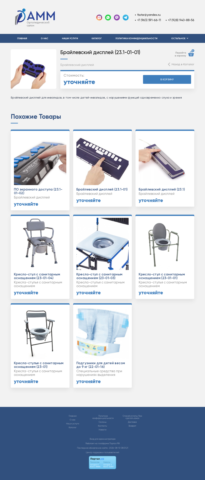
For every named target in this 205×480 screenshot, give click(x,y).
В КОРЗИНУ (167, 79)
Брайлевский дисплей (77, 65)
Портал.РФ (114, 443)
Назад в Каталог (183, 64)
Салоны (103, 422)
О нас (44, 38)
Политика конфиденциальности (136, 38)
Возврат (132, 426)
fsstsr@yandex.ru (149, 15)
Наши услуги (70, 38)
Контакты (102, 426)
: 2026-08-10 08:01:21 (118, 448)
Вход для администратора (102, 439)
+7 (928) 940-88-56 (181, 20)
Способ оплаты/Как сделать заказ (132, 417)
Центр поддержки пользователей (102, 452)
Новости (103, 430)
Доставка (132, 422)
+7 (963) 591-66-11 (149, 20)
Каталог (97, 38)
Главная (22, 38)
